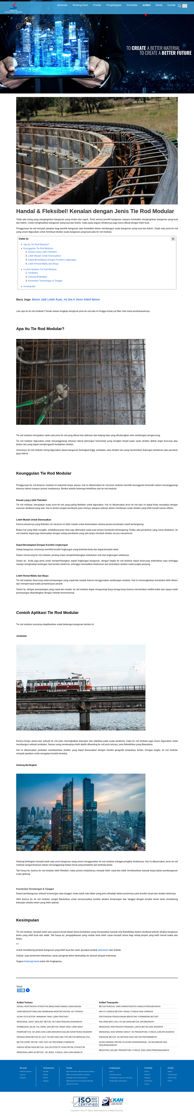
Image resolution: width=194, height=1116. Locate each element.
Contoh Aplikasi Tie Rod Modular (40, 269)
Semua (146, 1071)
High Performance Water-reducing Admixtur (80, 1071)
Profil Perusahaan (26, 1071)
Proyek (146, 1084)
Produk (97, 5)
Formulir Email (172, 1074)
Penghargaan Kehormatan (118, 1081)
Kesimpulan (29, 286)
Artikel (147, 5)
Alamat (170, 1071)
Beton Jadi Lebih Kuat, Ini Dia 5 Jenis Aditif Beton (66, 299)
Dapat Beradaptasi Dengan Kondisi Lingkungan (52, 260)
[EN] (180, 4)
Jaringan (46, 1081)
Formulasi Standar (115, 1074)
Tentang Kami (80, 5)
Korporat (147, 1074)
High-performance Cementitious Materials (79, 1081)
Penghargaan (114, 5)
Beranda (62, 5)
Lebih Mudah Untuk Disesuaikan (44, 256)
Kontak (171, 5)
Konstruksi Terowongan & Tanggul (45, 280)
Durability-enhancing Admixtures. (77, 1077)
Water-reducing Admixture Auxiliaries (78, 1074)
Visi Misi (45, 1071)
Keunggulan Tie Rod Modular (38, 248)
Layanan (23, 1074)
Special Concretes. (72, 1084)
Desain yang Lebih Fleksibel (42, 252)
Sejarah (45, 1074)
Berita (159, 5)
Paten (111, 1071)
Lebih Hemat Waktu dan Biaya (43, 264)
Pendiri (45, 1077)
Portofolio (132, 5)
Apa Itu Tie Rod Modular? (36, 244)
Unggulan (23, 1077)
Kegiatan (147, 1077)
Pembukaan (148, 1081)
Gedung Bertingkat (37, 277)
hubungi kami (31, 961)
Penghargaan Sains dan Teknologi (120, 1077)
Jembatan (33, 273)
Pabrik (170, 1081)
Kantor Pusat (172, 1077)
